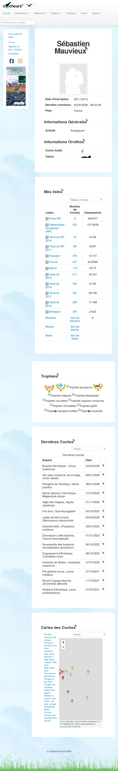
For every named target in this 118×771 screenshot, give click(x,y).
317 (75, 274)
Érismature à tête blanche (49, 675)
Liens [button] (83, 13)
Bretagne (55, 311)
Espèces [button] (55, 13)
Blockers (50, 318)
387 (75, 311)
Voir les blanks (74, 328)
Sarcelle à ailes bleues (49, 658)
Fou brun (48, 712)
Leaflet (62, 721)
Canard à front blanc (50, 647)
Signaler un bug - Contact (15, 48)
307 (75, 293)
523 (75, 224)
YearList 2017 (52, 294)
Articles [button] (95, 13)
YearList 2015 (52, 276)
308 (75, 302)
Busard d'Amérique (49, 722)
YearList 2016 (52, 285)
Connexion (13, 53)
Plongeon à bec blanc (49, 680)
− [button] (63, 647)
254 (75, 255)
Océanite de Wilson (49, 708)
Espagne (54, 255)
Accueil (6, 13)
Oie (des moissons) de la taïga (50, 637)
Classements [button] (21, 13)
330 (75, 283)
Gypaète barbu (50, 717)
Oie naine (48, 642)
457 (75, 262)
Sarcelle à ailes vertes (49, 652)
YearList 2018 (52, 304)
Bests (48, 335)
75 (74, 237)
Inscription (71, 13)
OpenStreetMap (81, 721)
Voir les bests (74, 336)
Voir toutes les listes (15, 35)
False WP (55, 218)
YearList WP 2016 (54, 238)
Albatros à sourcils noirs (50, 697)
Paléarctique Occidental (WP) (55, 227)
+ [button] (63, 642)
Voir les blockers (75, 319)
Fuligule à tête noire (50, 663)
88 (74, 246)
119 (75, 268)
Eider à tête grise (49, 669)
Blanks (49, 326)
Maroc (53, 268)
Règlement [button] (39, 13)
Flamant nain (50, 715)
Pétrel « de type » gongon (50, 702)
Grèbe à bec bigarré (49, 691)
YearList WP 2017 (54, 248)
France (53, 262)
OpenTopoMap (65, 726)
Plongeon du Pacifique (49, 686)
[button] (30, 4)
